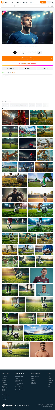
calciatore (5, 104)
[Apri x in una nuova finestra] (26, 404)
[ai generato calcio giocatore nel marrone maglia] (41, 274)
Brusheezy (4, 376)
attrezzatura (24, 104)
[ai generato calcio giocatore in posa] (44, 289)
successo (39, 104)
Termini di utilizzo (39, 405)
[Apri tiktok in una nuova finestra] (24, 404)
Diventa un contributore (33, 382)
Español (49, 378)
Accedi (48, 2)
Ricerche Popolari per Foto (19, 386)
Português (49, 379)
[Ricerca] (48, 6)
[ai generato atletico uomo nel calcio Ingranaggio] (41, 349)
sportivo (32, 104)
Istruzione (4, 383)
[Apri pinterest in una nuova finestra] (22, 404)
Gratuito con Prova (27, 58)
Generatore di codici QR (5, 398)
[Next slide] (50, 104)
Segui (39, 53)
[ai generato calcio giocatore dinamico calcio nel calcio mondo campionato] (40, 224)
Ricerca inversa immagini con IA (5, 390)
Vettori (6, 2)
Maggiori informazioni (7, 75)
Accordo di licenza (19, 376)
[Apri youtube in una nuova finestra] (28, 404)
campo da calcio (15, 104)
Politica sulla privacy (48, 405)
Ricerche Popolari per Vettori (19, 383)
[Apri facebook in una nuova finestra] (15, 404)
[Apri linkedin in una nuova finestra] (20, 404)
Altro (48, 385)
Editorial (25, 2)
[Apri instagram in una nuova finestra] (17, 404)
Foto (12, 2)
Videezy (4, 379)
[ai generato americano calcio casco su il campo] (27, 143)
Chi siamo (33, 379)
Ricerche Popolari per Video (19, 389)
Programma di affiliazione (18, 380)
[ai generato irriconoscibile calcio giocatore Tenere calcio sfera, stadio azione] (15, 117)
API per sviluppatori (5, 386)
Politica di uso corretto (46, 405)
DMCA (16, 378)
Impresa (4, 381)
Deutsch (49, 381)
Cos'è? (13, 72)
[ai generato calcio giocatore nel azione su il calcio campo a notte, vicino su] (15, 274)
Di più (31, 2)
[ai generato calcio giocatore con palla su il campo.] (27, 260)
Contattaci (33, 378)
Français (49, 383)
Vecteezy (4, 378)
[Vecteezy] (2, 2)
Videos (17, 2)
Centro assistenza (35, 376)
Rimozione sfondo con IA (5, 395)
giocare (46, 104)
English (49, 376)
